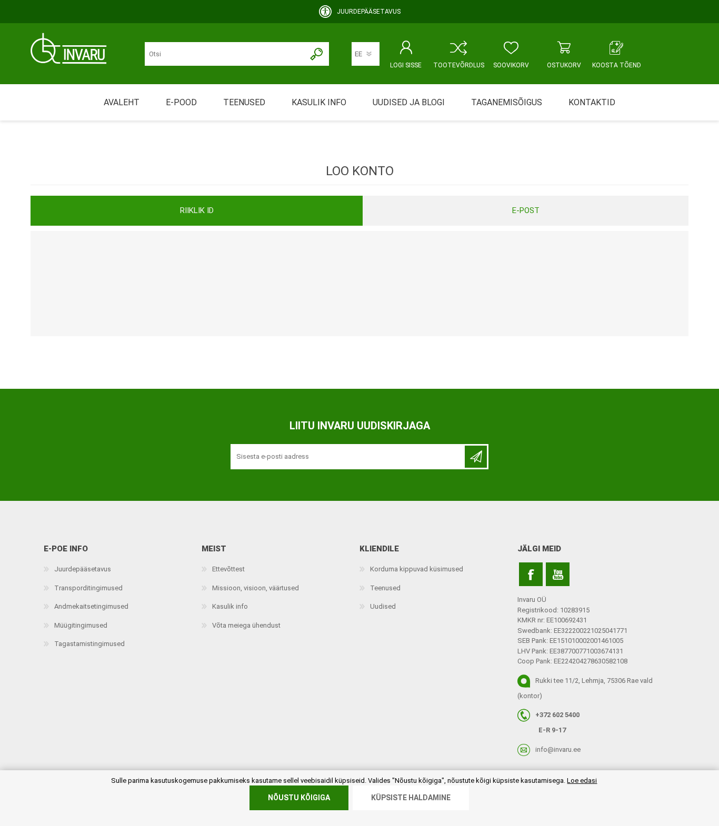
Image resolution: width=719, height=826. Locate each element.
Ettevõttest (228, 569)
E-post (526, 210)
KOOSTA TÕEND (616, 65)
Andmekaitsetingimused (91, 606)
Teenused (385, 588)
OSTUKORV (564, 65)
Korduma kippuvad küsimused (416, 569)
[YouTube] (558, 574)
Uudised (383, 606)
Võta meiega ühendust (246, 625)
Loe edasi (582, 780)
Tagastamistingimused (89, 644)
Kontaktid (591, 102)
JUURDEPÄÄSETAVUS (369, 11)
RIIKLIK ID (197, 210)
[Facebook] (531, 574)
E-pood (181, 102)
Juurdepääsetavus (82, 569)
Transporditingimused (88, 588)
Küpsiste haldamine (411, 797)
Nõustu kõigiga (299, 797)
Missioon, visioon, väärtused (255, 588)
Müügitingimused (80, 625)
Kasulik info (230, 606)
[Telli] (476, 457)
